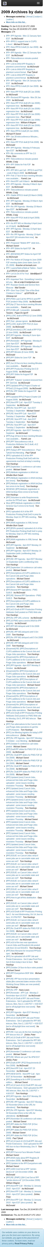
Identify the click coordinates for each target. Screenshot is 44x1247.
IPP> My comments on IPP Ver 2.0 (21, 153)
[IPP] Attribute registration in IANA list (22, 472)
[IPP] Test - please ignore (17, 321)
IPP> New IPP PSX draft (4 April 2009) (23, 218)
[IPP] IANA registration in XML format (22, 523)
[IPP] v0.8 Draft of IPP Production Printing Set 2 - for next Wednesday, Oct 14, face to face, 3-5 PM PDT (24, 914)
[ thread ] (29, 17)
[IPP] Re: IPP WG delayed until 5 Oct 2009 (24, 637)
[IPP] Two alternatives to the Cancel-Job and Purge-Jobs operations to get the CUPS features (23, 727)
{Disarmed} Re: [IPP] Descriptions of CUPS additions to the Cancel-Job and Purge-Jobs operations (23, 660)
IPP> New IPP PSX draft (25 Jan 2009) (23, 92)
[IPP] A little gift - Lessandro (18, 310)
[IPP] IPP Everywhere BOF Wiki (20, 973)
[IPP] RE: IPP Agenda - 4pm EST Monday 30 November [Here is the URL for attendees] (24, 1105)
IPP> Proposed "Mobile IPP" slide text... (23, 243)
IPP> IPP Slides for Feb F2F (18, 165)
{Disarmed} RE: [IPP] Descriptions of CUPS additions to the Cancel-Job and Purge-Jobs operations (23, 651)
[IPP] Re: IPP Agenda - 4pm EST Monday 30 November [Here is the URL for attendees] (24, 1113)
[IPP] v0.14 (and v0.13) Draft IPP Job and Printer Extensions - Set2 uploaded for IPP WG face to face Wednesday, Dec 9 (24, 1144)
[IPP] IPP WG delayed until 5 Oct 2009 (23, 626)
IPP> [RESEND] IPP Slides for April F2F (24, 254)
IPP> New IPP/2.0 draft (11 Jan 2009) (22, 47)
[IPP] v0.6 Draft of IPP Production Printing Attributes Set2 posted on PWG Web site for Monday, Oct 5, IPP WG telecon (24, 716)
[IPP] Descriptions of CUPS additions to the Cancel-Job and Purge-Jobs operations (23, 576)
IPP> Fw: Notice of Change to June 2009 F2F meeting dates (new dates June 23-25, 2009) (23, 262)
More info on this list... (16, 22)
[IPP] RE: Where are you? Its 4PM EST (23, 1057)
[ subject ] (38, 17)
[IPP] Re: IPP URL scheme (18, 618)
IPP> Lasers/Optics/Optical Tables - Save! (24, 268)
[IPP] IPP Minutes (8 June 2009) (20, 352)
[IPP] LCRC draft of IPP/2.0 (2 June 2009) (24, 316)
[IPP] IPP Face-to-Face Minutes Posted (23, 1152)
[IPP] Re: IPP (12, 990)
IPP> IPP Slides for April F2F (19, 248)
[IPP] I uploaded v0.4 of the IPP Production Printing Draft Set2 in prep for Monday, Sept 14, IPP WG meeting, (23, 514)
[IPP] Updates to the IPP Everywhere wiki (24, 1163)
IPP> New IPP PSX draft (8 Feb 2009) (22, 142)
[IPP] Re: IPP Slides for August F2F (21, 391)
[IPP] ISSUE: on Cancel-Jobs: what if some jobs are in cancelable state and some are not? (22, 858)
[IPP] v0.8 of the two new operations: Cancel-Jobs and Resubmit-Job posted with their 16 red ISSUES (23, 945)
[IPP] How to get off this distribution (21, 898)
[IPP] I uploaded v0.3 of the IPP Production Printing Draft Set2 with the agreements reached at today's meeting (23, 458)
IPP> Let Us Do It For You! (17, 274)
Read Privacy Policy (24, 1243)
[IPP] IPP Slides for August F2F (20, 374)
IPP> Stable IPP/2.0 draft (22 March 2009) (24, 195)
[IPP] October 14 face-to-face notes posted (24, 968)
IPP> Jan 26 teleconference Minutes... (22, 137)
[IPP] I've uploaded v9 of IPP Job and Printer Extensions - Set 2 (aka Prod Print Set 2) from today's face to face (24, 959)
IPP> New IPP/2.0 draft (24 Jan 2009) (22, 86)
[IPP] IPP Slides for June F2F (19, 358)
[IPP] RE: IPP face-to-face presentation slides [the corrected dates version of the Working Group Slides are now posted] (23, 981)
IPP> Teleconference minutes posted (22, 58)
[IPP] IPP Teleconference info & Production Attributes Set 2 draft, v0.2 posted (22, 444)
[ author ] (10, 19)
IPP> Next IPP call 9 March (18, 181)
